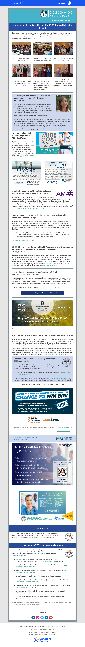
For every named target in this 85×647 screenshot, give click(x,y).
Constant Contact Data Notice (47, 632)
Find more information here (56, 354)
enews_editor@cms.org (41, 634)
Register (21, 599)
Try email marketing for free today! (43, 643)
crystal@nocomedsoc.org (49, 265)
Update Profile (33, 632)
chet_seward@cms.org (49, 561)
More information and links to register (23, 240)
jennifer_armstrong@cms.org (63, 431)
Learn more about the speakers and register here (30, 208)
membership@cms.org (58, 378)
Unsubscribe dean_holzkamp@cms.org (42, 630)
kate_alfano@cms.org (23, 587)
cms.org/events (38, 554)
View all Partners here (19, 440)
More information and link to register (23, 156)
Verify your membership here (33, 604)
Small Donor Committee (30, 429)
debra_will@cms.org (33, 537)
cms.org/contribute (45, 429)
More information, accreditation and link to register (42, 293)
